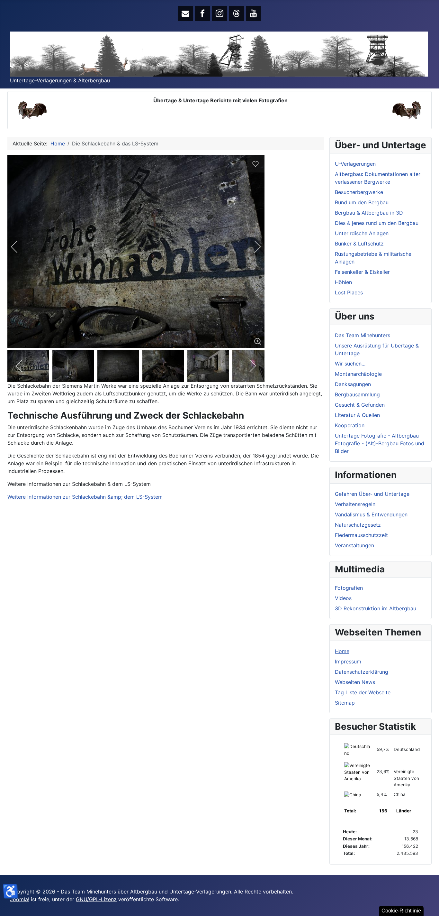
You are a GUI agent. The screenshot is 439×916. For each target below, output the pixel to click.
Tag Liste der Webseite (362, 692)
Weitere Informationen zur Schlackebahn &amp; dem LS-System (85, 497)
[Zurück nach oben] (431, 908)
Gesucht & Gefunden (360, 405)
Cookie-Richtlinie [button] (401, 910)
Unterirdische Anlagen (362, 233)
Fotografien (349, 588)
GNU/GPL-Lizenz (96, 899)
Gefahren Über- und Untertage (372, 494)
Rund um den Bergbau (362, 202)
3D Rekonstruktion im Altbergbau (375, 608)
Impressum (348, 661)
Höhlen (343, 282)
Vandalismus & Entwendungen (371, 514)
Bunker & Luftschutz (359, 243)
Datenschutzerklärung (361, 672)
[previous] (18, 246)
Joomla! (19, 899)
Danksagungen (353, 384)
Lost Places (349, 292)
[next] (253, 246)
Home (342, 651)
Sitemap (345, 702)
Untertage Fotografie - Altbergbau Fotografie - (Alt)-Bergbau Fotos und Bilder (379, 443)
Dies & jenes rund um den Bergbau (376, 223)
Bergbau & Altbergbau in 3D (369, 212)
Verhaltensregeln (355, 504)
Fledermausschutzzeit (361, 535)
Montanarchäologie (358, 374)
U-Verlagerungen (355, 164)
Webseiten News (355, 682)
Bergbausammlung (357, 394)
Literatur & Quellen (357, 415)
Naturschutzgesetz (358, 525)
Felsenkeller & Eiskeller (362, 272)
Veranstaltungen (354, 545)
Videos (343, 598)
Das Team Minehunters (362, 335)
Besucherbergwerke (359, 192)
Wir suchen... (350, 363)
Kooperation (349, 425)
